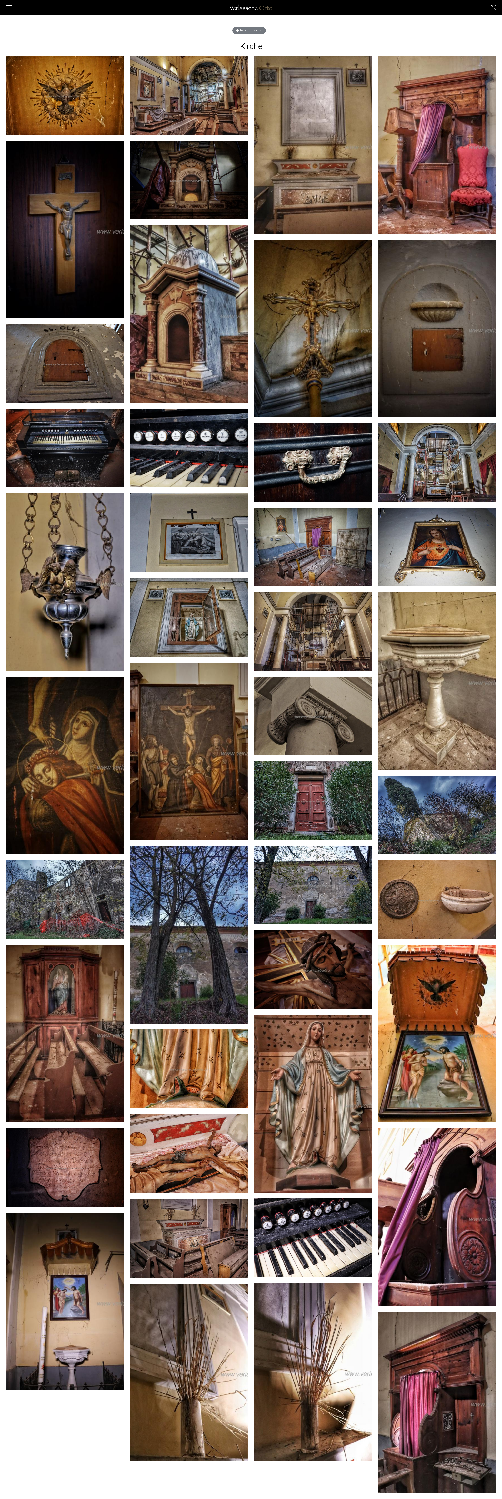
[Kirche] (65, 95)
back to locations (251, 30)
